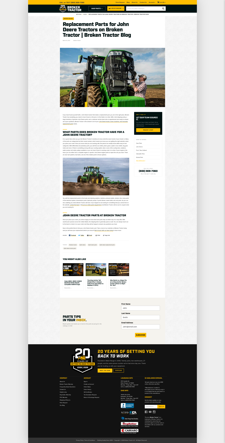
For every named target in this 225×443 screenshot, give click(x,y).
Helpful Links (63, 392)
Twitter (82, 235)
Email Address (127, 323)
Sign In (85, 381)
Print (99, 235)
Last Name (125, 313)
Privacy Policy (79, 440)
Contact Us (143, 2)
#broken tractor (73, 245)
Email (90, 235)
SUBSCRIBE (140, 335)
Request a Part (148, 130)
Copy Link (107, 235)
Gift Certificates (88, 392)
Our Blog (118, 370)
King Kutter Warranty (65, 395)
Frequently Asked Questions (67, 387)
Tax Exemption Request (90, 395)
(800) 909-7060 (77, 2)
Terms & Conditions (89, 440)
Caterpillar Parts (140, 154)
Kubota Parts (139, 157)
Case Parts (139, 143)
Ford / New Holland (141, 150)
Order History (87, 389)
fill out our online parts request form (91, 205)
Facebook (73, 235)
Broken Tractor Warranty (66, 384)
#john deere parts (92, 245)
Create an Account (89, 384)
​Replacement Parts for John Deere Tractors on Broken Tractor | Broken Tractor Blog (119, 14)
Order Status (87, 387)
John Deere (139, 147)
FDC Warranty (63, 397)
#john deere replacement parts (107, 245)
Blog (128, 2)
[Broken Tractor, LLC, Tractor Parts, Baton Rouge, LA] (127, 406)
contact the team (74, 205)
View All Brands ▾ (140, 161)
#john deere (82, 245)
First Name (125, 304)
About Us (135, 2)
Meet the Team (105, 370)
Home (80, 14)
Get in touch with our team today (104, 230)
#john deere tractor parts (70, 248)
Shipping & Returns (65, 400)
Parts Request (120, 2)
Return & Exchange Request (91, 397)
